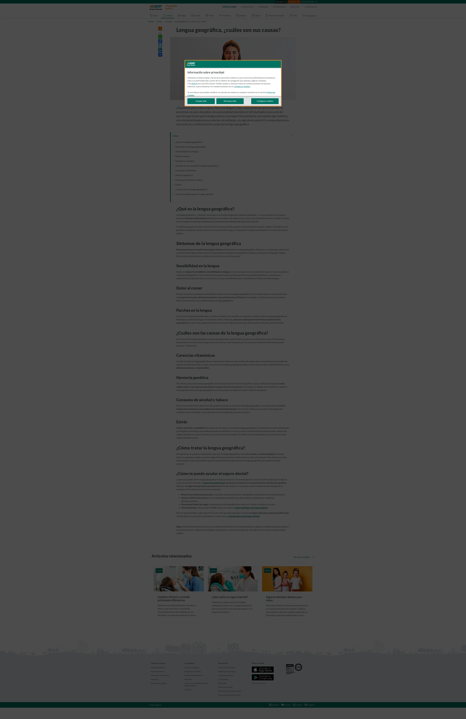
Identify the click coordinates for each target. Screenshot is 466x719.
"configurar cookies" (242, 86)
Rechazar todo (230, 101)
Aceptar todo (201, 101)
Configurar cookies (265, 101)
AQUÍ (194, 83)
